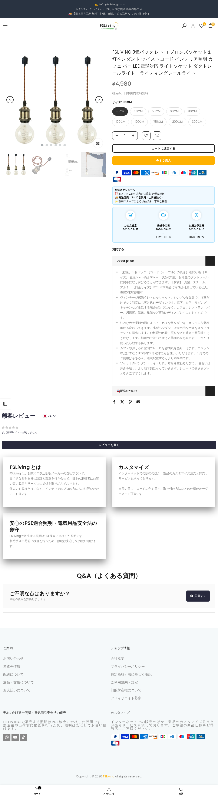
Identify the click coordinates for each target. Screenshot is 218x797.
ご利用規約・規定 (124, 682)
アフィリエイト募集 (126, 698)
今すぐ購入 (163, 160)
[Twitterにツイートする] (122, 402)
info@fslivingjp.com (112, 4)
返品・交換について (18, 682)
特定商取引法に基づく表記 (131, 674)
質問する (118, 249)
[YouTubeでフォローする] (15, 737)
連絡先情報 (11, 666)
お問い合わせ (13, 658)
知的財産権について (126, 690)
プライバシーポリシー (128, 666)
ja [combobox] (50, 416)
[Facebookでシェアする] (114, 402)
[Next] (99, 99)
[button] (109, 445)
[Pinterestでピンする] (130, 402)
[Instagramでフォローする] (6, 737)
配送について (13, 674)
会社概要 (117, 658)
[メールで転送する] (138, 402)
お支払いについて (16, 690)
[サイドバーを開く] (5, 403)
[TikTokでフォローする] (23, 737)
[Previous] (10, 99)
